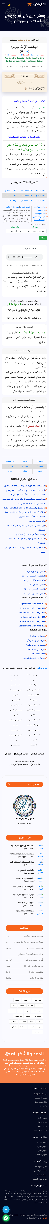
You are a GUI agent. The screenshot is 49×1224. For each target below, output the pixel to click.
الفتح (31, 1021)
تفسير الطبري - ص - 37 (35, 585)
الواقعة (22, 1026)
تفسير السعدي (10, 190)
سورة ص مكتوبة (23, 40)
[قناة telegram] (6, 1209)
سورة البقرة (37, 1000)
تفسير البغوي (41, 195)
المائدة (39, 1005)
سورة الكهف (37, 1010)
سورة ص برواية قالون (35, 645)
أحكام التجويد (42, 1175)
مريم (27, 1010)
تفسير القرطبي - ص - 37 (34, 589)
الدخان (39, 1021)
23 (21, 55)
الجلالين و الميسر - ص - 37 (33, 576)
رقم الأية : (15, 227)
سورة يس (18, 1016)
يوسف (30, 1005)
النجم (39, 1026)
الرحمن (32, 1026)
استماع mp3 (40, 213)
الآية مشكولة (39, 207)
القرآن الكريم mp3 (40, 1130)
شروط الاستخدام (41, 1098)
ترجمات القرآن (42, 1126)
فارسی (10, 466)
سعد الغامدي (15, 685)
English (40, 461)
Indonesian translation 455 (33, 617)
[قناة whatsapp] (6, 1217)
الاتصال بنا (43, 1106)
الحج (20, 1010)
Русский (40, 466)
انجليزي (25, 471)
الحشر (14, 1026)
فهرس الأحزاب (41, 1150)
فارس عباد (33, 745)
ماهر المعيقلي (33, 685)
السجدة (28, 1016)
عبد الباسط (33, 700)
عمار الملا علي (15, 730)
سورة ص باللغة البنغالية (34, 658)
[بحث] (9, 784)
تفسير (40, 471)
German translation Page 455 (32, 612)
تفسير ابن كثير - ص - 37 (34, 571)
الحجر (13, 1005)
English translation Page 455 (32, 604)
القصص (12, 1010)
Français (25, 466)
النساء (17, 1000)
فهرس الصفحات (41, 1154)
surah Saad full (38, 654)
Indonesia (10, 461)
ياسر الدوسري (15, 745)
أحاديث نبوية (42, 1122)
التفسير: (41, 107)
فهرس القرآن (25, 207)
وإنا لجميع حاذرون (37, 521)
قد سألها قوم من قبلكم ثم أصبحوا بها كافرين (24, 486)
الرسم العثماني (39, 217)
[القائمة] (3, 4)
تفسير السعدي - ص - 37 (34, 593)
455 (7, 55)
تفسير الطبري (41, 200)
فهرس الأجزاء (42, 1146)
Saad (32, 55)
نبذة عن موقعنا (41, 1102)
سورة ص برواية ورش (36, 640)
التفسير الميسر (26, 190)
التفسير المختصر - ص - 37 (34, 580)
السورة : (35, 227)
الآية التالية (13, 66)
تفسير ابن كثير (10, 195)
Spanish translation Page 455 (32, 626)
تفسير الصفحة (39, 220)
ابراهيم (22, 1005)
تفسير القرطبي (26, 200)
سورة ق (13, 1021)
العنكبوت (38, 1016)
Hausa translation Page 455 (32, 621)
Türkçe (25, 461)
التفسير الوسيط (26, 195)
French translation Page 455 (32, 608)
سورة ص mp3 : (41, 668)
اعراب (10, 471)
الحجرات (23, 1021)
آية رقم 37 (24, 66)
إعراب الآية (12, 200)
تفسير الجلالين (41, 190)
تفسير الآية (41, 210)
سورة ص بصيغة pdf (36, 649)
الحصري (15, 715)
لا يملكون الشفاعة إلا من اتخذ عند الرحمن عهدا (24, 508)
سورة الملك (37, 1032)
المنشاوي (34, 715)
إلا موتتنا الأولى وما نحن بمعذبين (30, 534)
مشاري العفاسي (33, 730)
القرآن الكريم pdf (41, 1166)
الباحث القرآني (42, 1118)
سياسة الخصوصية (40, 1094)
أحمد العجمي (15, 700)
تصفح (43, 238)
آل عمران (26, 1000)
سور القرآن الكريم (12, 207)
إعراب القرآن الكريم (40, 1179)
